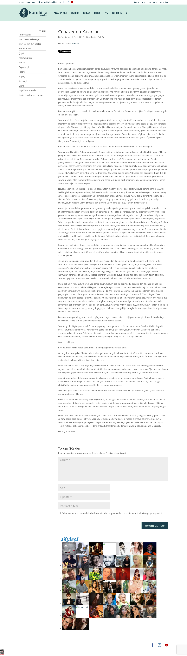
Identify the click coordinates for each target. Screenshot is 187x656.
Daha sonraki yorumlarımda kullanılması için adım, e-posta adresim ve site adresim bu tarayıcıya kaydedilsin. (112, 513)
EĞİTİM (75, 13)
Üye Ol (137, 2)
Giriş (144, 2)
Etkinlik (22, 85)
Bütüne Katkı (25, 48)
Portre (22, 71)
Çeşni (21, 53)
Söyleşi (22, 76)
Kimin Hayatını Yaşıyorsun (31, 95)
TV (106, 13)
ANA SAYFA (60, 13)
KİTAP (86, 13)
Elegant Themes (27, 645)
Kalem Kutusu (25, 57)
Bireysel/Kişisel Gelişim (29, 39)
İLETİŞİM (117, 13)
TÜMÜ (42, 31)
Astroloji (23, 81)
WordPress (64, 645)
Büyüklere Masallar (28, 90)
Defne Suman (64, 37)
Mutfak (22, 62)
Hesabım (153, 2)
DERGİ (97, 13)
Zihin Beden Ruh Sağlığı (97, 37)
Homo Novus (25, 34)
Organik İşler (25, 67)
